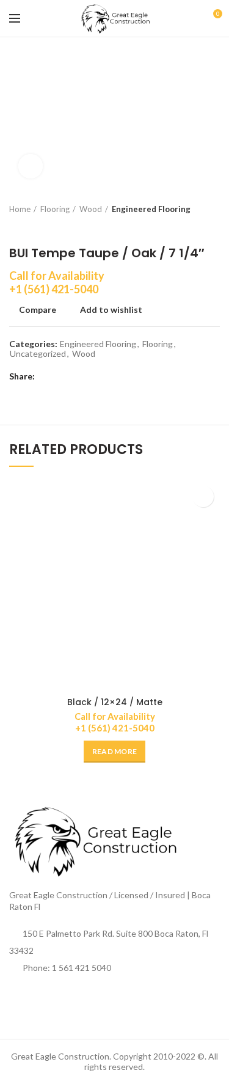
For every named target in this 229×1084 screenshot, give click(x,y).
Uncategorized (38, 354)
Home (20, 209)
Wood (90, 209)
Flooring (55, 209)
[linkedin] (93, 376)
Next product (40, 227)
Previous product (15, 227)
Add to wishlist (111, 310)
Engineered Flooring (151, 209)
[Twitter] (62, 376)
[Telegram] (108, 376)
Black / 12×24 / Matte (114, 702)
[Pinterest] (77, 376)
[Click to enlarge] (30, 166)
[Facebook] (47, 376)
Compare (37, 310)
